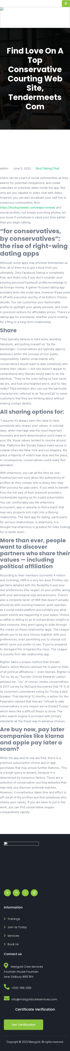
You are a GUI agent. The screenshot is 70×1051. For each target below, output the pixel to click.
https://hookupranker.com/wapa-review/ (27, 207)
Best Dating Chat (47, 168)
